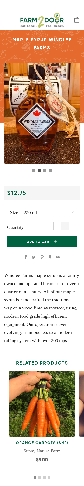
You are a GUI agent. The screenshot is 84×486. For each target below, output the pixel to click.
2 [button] (39, 477)
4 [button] (49, 477)
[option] (42, 113)
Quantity (15, 227)
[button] (33, 170)
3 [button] (44, 477)
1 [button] (35, 477)
